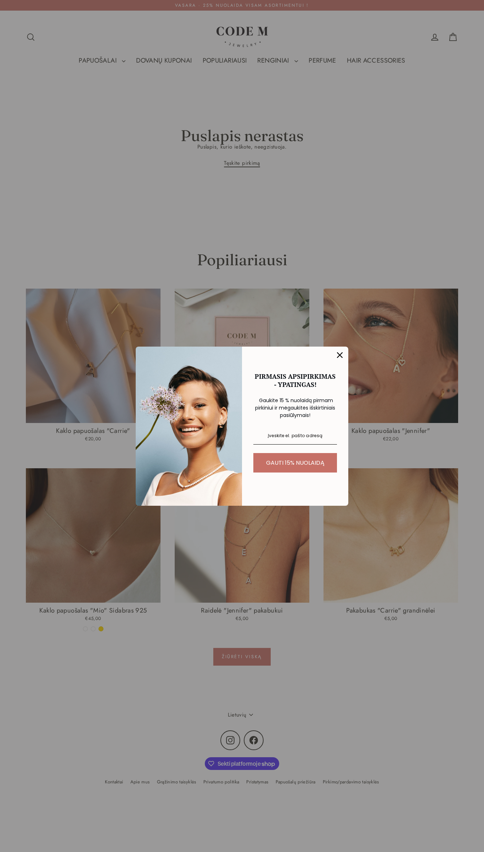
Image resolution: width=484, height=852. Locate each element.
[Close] (339, 355)
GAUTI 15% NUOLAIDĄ (295, 463)
